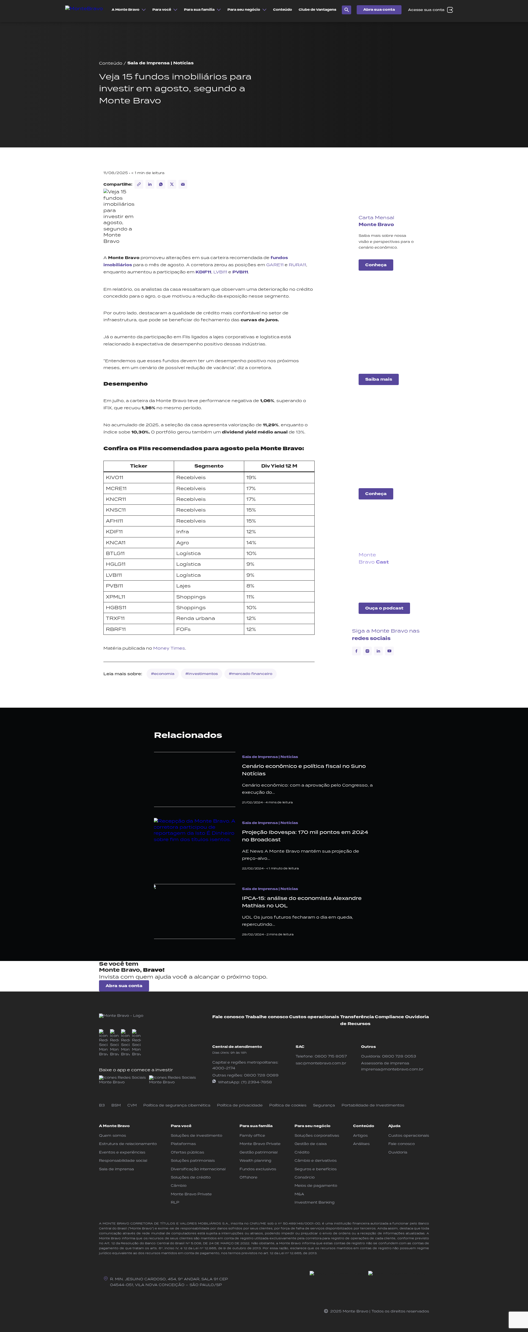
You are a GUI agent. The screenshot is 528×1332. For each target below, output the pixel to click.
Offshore (248, 1177)
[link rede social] (103, 1043)
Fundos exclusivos (258, 1169)
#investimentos (201, 673)
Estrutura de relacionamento (128, 1143)
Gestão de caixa (311, 1143)
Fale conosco (228, 1017)
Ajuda (394, 1126)
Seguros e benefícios (316, 1169)
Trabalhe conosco (266, 1017)
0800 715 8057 (331, 1056)
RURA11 (297, 264)
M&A (299, 1194)
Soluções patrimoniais (193, 1160)
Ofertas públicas (187, 1152)
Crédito (302, 1152)
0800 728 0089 (261, 1075)
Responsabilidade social (123, 1160)
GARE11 (275, 264)
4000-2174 (223, 1068)
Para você (181, 1126)
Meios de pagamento (316, 1185)
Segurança (324, 1105)
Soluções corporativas (317, 1135)
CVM (132, 1105)
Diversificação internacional (198, 1169)
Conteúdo (110, 63)
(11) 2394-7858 (256, 1082)
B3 (102, 1105)
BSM (116, 1105)
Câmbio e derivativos (316, 1160)
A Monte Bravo (114, 1126)
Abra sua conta (379, 9)
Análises (361, 1143)
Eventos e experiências (122, 1152)
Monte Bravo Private (191, 1194)
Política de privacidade (240, 1105)
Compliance (389, 1017)
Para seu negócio (313, 1126)
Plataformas (183, 1143)
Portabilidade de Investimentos (373, 1105)
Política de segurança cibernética (176, 1105)
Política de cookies (287, 1105)
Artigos (360, 1135)
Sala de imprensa (116, 1169)
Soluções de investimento (196, 1135)
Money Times (169, 648)
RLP (175, 1202)
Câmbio (178, 1185)
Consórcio (305, 1177)
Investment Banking (315, 1202)
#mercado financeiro (250, 673)
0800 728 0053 (399, 1056)
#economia (162, 673)
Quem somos (112, 1135)
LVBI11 (220, 271)
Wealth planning (255, 1160)
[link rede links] (123, 1080)
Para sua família (256, 1126)
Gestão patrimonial (258, 1152)
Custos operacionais (314, 1017)
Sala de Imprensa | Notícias (160, 63)
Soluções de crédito (191, 1177)
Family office (252, 1135)
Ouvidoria (417, 1017)
